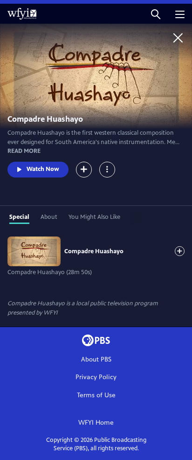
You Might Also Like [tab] (94, 217)
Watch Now (43, 169)
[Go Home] (178, 37)
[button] (156, 14)
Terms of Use (96, 395)
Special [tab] (19, 217)
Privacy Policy (96, 377)
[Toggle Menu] (107, 169)
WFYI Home (96, 423)
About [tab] (49, 217)
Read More (24, 151)
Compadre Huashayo (93, 251)
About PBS (96, 359)
